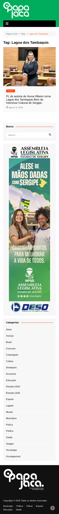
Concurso (11, 348)
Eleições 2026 (13, 393)
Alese (9, 329)
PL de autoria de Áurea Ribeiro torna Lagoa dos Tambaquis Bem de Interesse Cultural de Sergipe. (28, 99)
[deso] (29, 307)
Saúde (9, 437)
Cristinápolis (12, 355)
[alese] (29, 152)
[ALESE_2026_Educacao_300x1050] (29, 229)
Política (11, 91)
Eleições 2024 (13, 386)
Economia (11, 374)
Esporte (10, 399)
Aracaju (10, 336)
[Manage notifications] (52, 508)
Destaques (11, 367)
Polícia (9, 425)
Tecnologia (11, 450)
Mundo (9, 412)
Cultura (9, 361)
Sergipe (10, 444)
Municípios (11, 418)
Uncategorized (13, 456)
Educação (11, 380)
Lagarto (9, 405)
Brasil (9, 342)
